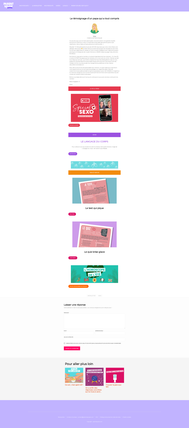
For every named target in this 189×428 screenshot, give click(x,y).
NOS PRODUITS (48, 5)
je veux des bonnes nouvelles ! (78, 286)
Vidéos (58, 5)
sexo (99, 295)
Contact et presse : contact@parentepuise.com (80, 417)
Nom (65, 330)
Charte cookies (127, 417)
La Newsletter (37, 5)
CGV (97, 417)
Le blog (65, 5)
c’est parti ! (73, 257)
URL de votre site (68, 337)
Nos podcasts (24, 5)
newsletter (92, 295)
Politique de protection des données (110, 417)
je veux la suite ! (74, 125)
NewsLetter (61, 417)
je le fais (72, 214)
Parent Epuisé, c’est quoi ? (80, 5)
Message (66, 312)
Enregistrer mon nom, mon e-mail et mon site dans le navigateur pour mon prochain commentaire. (93, 343)
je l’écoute (73, 153)
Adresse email (99, 330)
